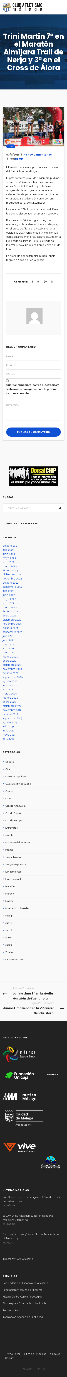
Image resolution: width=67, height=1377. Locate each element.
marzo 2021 (9, 652)
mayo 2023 (9, 558)
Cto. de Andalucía (15, 805)
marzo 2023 (10, 566)
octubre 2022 (10, 582)
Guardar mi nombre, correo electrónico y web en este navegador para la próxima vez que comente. (32, 389)
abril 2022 (8, 603)
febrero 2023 (10, 570)
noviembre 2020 (12, 669)
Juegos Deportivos (15, 864)
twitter (40, 1369)
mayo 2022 (9, 599)
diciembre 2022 (12, 574)
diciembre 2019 (12, 705)
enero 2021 (9, 660)
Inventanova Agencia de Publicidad (23, 1317)
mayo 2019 (9, 734)
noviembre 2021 (12, 623)
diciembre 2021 (12, 619)
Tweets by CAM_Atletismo (18, 1259)
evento (9, 835)
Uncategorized (14, 959)
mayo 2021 (9, 644)
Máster (9, 901)
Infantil (9, 849)
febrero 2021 (10, 656)
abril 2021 (8, 648)
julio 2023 (8, 549)
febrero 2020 (10, 697)
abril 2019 (8, 738)
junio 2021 (8, 640)
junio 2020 (9, 685)
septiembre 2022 (13, 586)
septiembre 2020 (13, 677)
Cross (10, 146)
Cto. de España (13, 813)
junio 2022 (9, 595)
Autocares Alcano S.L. (15, 1310)
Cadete (9, 762)
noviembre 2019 (12, 710)
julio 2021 (8, 636)
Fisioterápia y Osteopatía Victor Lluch (24, 1303)
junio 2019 (8, 730)
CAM (8, 769)
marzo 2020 (10, 693)
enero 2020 (9, 701)
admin (19, 159)
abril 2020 (8, 689)
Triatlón (9, 952)
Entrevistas (11, 827)
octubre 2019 (10, 714)
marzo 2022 (10, 607)
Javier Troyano (13, 857)
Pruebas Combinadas (17, 908)
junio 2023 (9, 554)
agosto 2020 (10, 681)
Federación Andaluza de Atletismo (23, 1289)
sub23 (8, 945)
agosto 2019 (10, 722)
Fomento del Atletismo (18, 842)
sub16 (8, 923)
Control (9, 791)
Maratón (10, 886)
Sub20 (8, 937)
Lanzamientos (13, 871)
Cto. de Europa (13, 820)
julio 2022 (8, 590)
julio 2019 (8, 726)
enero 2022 (9, 615)
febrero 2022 (10, 611)
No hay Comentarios (37, 154)
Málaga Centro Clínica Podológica (22, 1296)
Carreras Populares (16, 776)
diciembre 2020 (12, 664)
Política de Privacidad (34, 1354)
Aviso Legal (13, 1354)
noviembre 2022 (12, 578)
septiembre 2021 (12, 632)
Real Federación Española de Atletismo (25, 1283)
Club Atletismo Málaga (18, 784)
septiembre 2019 (12, 718)
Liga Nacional (13, 879)
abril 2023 (8, 562)
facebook (27, 1369)
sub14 (8, 915)
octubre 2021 (10, 627)
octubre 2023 (10, 545)
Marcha (9, 893)
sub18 (8, 930)
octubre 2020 (11, 673)
